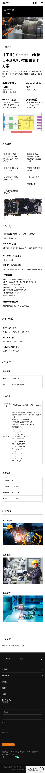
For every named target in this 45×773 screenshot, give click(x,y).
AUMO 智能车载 (32, 752)
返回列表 (8, 47)
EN (36, 3)
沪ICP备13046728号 (26, 769)
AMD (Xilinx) (14, 752)
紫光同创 (23, 752)
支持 (4, 688)
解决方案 (5, 676)
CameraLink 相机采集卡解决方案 (13, 646)
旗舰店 (5, 682)
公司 (4, 694)
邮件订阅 (6, 700)
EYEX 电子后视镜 (8, 754)
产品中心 (5, 669)
